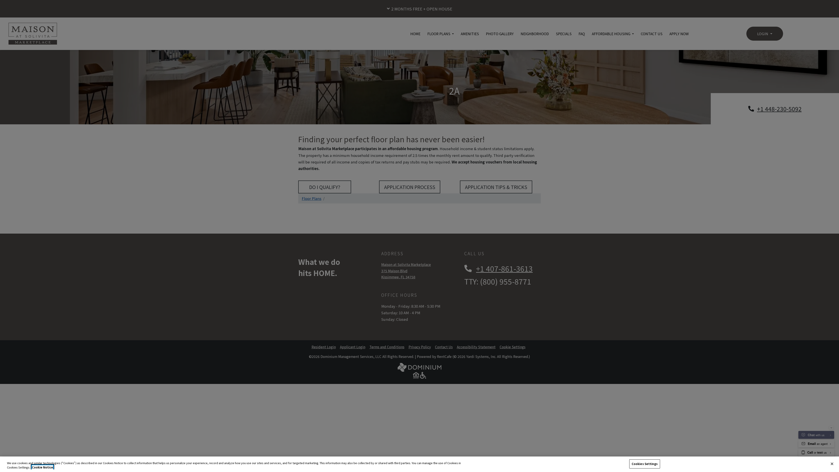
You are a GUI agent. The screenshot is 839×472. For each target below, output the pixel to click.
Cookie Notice (42, 467)
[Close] (832, 464)
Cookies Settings (645, 464)
